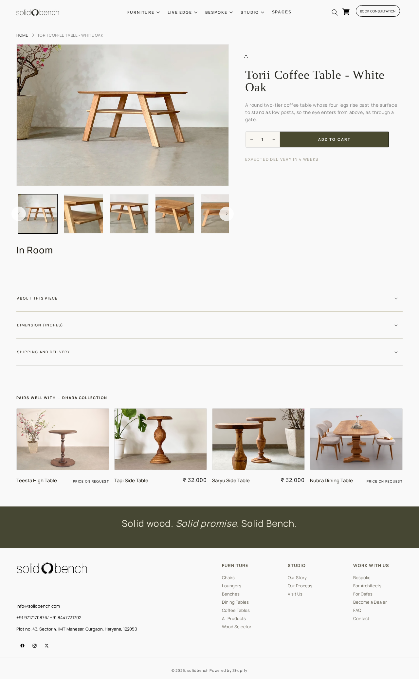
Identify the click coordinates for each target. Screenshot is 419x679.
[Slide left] (18, 214)
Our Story (297, 577)
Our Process (300, 585)
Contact (361, 618)
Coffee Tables (236, 610)
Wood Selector (236, 626)
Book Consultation (378, 11)
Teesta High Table (36, 480)
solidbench (198, 670)
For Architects (367, 585)
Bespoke (362, 577)
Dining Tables (235, 602)
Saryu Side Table (231, 480)
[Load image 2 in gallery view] (83, 213)
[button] (335, 12)
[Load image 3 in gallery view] (129, 213)
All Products (234, 618)
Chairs (228, 577)
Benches (231, 594)
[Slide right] (226, 214)
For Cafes (363, 594)
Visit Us (295, 594)
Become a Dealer (370, 602)
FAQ (357, 610)
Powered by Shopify (228, 670)
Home (22, 35)
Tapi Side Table (131, 480)
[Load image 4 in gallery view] (174, 213)
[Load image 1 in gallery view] (37, 213)
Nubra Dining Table (331, 480)
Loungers (231, 585)
